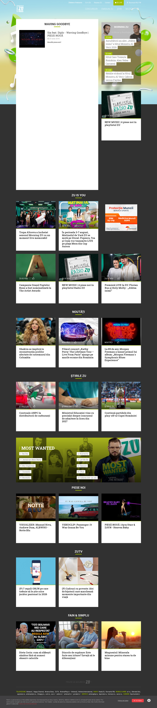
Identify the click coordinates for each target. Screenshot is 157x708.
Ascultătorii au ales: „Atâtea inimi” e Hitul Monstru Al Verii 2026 (120, 44)
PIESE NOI (78, 487)
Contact (107, 3)
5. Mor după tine (27, 465)
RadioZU (102, 692)
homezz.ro (111, 694)
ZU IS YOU (79, 195)
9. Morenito (25, 477)
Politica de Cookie (123, 700)
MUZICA (129, 9)
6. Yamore (82, 465)
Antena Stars (49, 692)
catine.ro (59, 694)
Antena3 (74, 692)
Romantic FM (110, 692)
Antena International (85, 692)
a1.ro (128, 692)
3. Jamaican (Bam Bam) (30, 459)
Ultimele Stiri (136, 692)
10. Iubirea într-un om (87, 477)
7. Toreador (25, 471)
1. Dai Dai (24, 453)
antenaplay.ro (93, 694)
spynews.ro (21, 694)
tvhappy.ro (40, 694)
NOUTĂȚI (78, 312)
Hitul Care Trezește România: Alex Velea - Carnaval (118, 60)
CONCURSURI (91, 9)
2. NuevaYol (83, 453)
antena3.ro (67, 694)
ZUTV (57, 692)
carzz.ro (119, 694)
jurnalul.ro (76, 694)
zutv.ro (47, 694)
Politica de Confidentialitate (28, 704)
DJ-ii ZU (88, 3)
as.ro (53, 694)
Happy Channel (39, 692)
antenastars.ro (31, 694)
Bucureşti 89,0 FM (134, 3)
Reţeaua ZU (98, 3)
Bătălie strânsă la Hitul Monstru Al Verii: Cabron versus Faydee (119, 77)
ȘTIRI (119, 9)
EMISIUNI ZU (107, 9)
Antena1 (29, 692)
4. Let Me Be (83, 459)
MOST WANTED (38, 448)
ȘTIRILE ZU (78, 376)
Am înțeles (139, 700)
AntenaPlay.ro (65, 692)
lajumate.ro (103, 694)
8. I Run (81, 471)
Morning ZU (121, 27)
